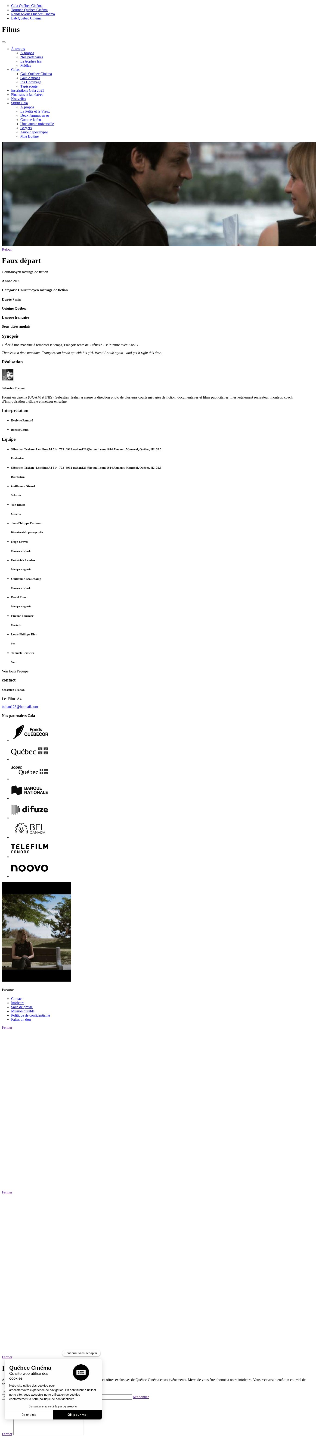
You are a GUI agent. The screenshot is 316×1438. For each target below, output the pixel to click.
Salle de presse (22, 1007)
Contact (16, 999)
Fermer (7, 1027)
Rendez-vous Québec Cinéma (33, 14)
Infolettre (17, 1003)
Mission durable (22, 1011)
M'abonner (141, 1397)
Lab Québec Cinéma (26, 18)
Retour (7, 249)
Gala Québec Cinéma (27, 6)
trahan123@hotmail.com (20, 707)
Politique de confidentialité (30, 1015)
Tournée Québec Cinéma (29, 10)
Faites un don (21, 1019)
